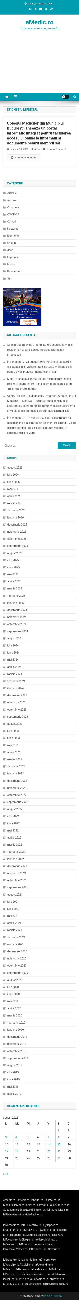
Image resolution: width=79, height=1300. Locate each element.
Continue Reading (25, 157)
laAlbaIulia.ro (25, 1264)
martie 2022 (14, 844)
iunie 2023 (13, 737)
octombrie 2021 (16, 880)
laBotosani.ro (11, 1274)
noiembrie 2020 (16, 958)
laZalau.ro (62, 1283)
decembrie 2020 (17, 951)
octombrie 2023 (16, 709)
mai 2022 (13, 830)
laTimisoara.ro (12, 1234)
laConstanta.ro (12, 1229)
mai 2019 (13, 1086)
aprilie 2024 (14, 666)
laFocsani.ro (10, 1239)
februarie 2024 (16, 681)
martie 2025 (14, 588)
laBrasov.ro (10, 1259)
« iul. (5, 1173)
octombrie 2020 (16, 965)
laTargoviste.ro (55, 1278)
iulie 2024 (13, 645)
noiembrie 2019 (16, 1043)
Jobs (10, 250)
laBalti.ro (63, 1209)
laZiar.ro (31, 1204)
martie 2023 (14, 759)
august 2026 (14, 467)
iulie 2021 (13, 901)
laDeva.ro (57, 1234)
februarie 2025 (16, 595)
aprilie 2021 (14, 922)
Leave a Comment (56, 149)
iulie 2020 (13, 987)
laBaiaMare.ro (39, 1269)
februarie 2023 (16, 766)
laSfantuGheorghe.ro (43, 1259)
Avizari (11, 200)
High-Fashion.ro (34, 1214)
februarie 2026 (16, 510)
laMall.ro (19, 1204)
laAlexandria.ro (44, 1264)
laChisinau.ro (50, 1209)
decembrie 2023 (17, 695)
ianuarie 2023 (15, 773)
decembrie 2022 (17, 780)
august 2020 (14, 979)
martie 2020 (14, 1015)
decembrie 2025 (17, 524)
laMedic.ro (23, 1199)
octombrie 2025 (16, 538)
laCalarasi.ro (42, 1234)
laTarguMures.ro (31, 1283)
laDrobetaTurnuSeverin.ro (44, 1249)
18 (16, 1151)
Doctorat (12, 228)
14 (48, 1144)
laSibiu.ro (8, 1278)
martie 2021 (14, 930)
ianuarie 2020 (15, 1029)
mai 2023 (13, 745)
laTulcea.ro (49, 1283)
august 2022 (14, 809)
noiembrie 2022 (16, 787)
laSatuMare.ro (56, 1274)
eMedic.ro (39, 22)
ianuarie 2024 (15, 688)
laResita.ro (40, 1274)
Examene (13, 235)
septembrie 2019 (17, 1058)
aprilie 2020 (14, 1008)
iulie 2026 (13, 474)
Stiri (9, 278)
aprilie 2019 (14, 1093)
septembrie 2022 (17, 802)
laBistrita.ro (56, 1269)
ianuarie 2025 (15, 602)
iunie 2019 (13, 1079)
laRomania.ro (11, 1225)
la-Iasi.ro (23, 1259)
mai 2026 (13, 489)
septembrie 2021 (17, 887)
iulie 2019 (13, 1072)
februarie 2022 (16, 851)
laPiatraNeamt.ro (13, 1214)
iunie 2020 (13, 994)
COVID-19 (13, 214)
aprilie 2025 (14, 581)
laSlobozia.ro (37, 1278)
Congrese (13, 207)
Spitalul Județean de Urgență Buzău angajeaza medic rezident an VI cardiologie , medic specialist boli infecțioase (39, 349)
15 (59, 1144)
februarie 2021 (16, 937)
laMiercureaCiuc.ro (46, 1239)
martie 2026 (14, 503)
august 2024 (14, 638)
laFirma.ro (42, 1204)
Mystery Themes (52, 1295)
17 (6, 1151)
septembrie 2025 (17, 545)
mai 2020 (13, 1001)
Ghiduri (11, 243)
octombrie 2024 (16, 624)
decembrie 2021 (17, 866)
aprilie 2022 (14, 837)
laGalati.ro (45, 1229)
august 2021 (14, 894)
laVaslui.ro (10, 1264)
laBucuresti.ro (29, 1225)
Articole (12, 193)
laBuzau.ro (28, 1234)
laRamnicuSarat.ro (45, 1244)
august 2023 (14, 723)
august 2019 (14, 1065)
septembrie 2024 (17, 631)
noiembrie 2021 (16, 873)
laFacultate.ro (58, 1204)
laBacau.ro (22, 1269)
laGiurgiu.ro (27, 1239)
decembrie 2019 (17, 1036)
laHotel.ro (50, 1199)
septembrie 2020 (17, 972)
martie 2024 (14, 674)
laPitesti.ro (25, 1244)
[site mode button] (65, 97)
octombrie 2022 (16, 794)
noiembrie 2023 (16, 702)
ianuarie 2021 (15, 944)
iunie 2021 (13, 908)
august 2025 (14, 553)
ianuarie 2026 (15, 517)
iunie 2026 (13, 481)
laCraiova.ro (30, 1229)
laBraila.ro (27, 1274)
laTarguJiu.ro (12, 1283)
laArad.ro (8, 1269)
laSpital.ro (37, 1199)
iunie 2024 (13, 652)
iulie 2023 (13, 730)
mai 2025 (13, 574)
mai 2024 (13, 659)
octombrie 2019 (16, 1051)
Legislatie (13, 257)
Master (11, 264)
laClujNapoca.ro (49, 1225)
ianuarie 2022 (15, 859)
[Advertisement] (39, 69)
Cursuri (11, 221)
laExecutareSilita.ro (29, 1209)
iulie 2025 (13, 560)
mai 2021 (13, 915)
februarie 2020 (16, 1022)
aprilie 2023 (14, 752)
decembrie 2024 (17, 609)
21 (48, 1151)
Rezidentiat (14, 271)
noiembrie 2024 (16, 617)
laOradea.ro (10, 1244)
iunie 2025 (13, 567)
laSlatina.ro (22, 1278)
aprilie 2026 (14, 496)
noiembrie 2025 (16, 531)
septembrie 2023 (17, 716)
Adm (37, 149)
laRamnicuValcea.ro (15, 1249)
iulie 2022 (13, 816)
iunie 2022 (13, 823)
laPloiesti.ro (60, 1229)
